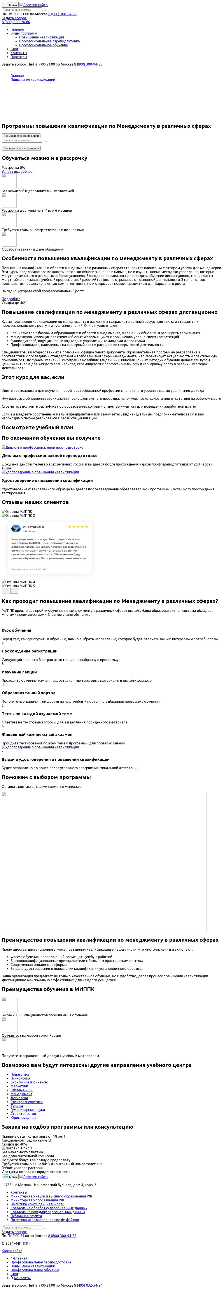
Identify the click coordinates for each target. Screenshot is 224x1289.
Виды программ (23, 33)
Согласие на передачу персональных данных (47, 1212)
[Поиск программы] (44, 10)
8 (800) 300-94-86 (62, 14)
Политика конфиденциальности (37, 1204)
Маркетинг (19, 1086)
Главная (17, 29)
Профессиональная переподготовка (49, 41)
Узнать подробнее (17, 171)
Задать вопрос (14, 18)
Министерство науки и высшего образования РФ (51, 1196)
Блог (14, 49)
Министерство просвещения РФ (37, 1200)
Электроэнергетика (26, 1102)
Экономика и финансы (29, 1082)
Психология (20, 1078)
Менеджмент (21, 1094)
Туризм (16, 1106)
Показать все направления (21, 148)
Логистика (19, 1098)
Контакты (18, 53)
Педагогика (20, 1074)
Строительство (23, 1114)
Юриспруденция (24, 1117)
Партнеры (18, 57)
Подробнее (11, 299)
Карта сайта (12, 1251)
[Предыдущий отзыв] (5, 591)
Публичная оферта (26, 1216)
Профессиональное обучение (43, 45)
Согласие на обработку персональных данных (48, 1208)
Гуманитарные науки (27, 1110)
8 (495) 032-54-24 (88, 1285)
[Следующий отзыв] (14, 591)
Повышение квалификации (41, 37)
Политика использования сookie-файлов (44, 1220)
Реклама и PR (21, 1090)
